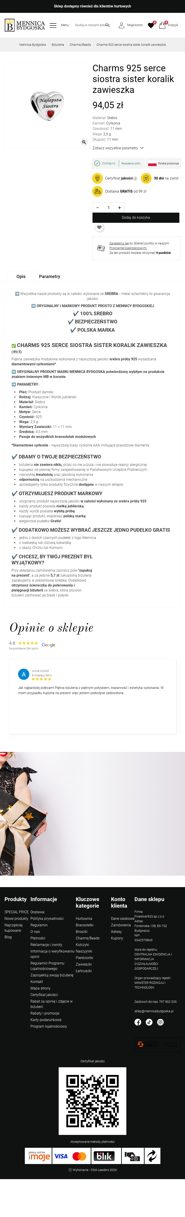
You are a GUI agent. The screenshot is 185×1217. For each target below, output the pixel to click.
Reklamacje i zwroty (46, 945)
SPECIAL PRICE (17, 912)
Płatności (37, 938)
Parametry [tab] (49, 276)
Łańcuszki (84, 971)
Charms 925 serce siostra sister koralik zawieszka (131, 44)
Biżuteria (58, 44)
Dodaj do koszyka (136, 217)
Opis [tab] (20, 276)
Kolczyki (82, 945)
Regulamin (39, 925)
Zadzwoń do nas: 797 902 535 (155, 1001)
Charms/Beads (80, 44)
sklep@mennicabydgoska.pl (153, 1011)
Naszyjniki (84, 951)
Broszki (82, 931)
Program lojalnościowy (48, 1026)
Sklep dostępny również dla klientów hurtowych (92, 6)
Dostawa (37, 912)
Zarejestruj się (119, 243)
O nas (35, 931)
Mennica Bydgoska (32, 44)
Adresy (116, 931)
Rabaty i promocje (44, 1013)
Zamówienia (121, 925)
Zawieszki (84, 964)
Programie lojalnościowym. (128, 248)
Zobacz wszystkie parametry (115, 148)
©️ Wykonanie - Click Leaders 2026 (92, 1170)
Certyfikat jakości (44, 995)
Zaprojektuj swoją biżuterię (51, 975)
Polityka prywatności (47, 918)
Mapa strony (40, 988)
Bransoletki (85, 925)
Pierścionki (84, 958)
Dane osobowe (122, 918)
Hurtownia (84, 918)
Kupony (117, 938)
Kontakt (36, 982)
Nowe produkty (16, 918)
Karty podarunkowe (45, 1020)
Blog (8, 937)
